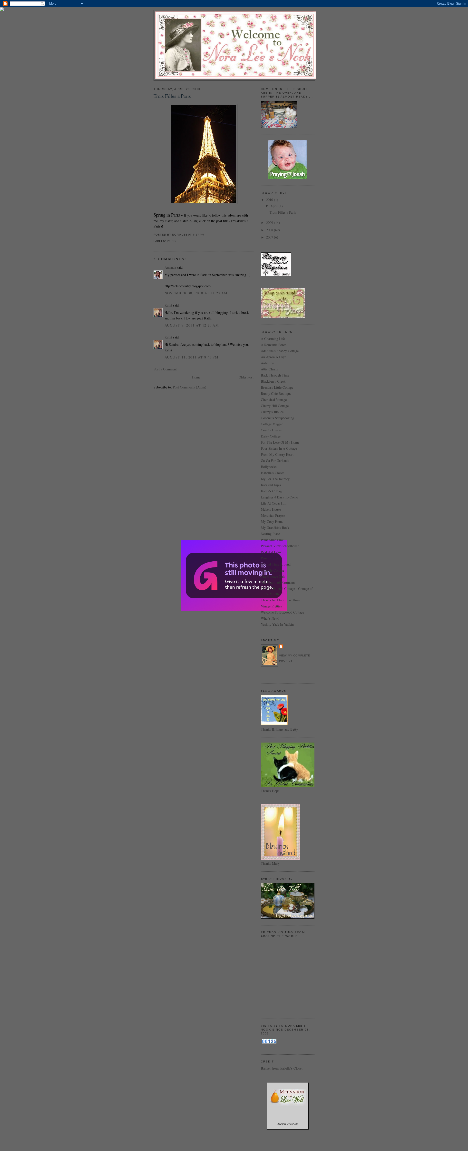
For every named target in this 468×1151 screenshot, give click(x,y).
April (274, 206)
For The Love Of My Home (280, 442)
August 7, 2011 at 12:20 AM (192, 325)
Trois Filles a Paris (172, 96)
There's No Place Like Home (281, 600)
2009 (270, 222)
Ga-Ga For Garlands (275, 460)
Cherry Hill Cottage (275, 405)
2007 (270, 237)
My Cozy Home (272, 521)
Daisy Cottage (271, 436)
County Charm (271, 430)
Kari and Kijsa (271, 485)
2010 (270, 199)
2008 (270, 230)
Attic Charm (269, 369)
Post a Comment (165, 369)
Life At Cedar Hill (273, 503)
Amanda (170, 267)
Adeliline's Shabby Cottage (280, 350)
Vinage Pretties (271, 606)
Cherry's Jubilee (272, 411)
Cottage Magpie (272, 424)
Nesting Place (270, 533)
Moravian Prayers (273, 515)
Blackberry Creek (273, 381)
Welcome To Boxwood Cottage (282, 612)
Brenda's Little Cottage (277, 387)
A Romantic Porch (273, 344)
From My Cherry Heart (277, 454)
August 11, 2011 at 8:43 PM (191, 357)
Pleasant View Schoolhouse (280, 546)
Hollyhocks (269, 466)
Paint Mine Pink (272, 539)
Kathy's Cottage (272, 491)
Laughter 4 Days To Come (279, 497)
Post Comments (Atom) (189, 387)
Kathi (168, 305)
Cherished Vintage (274, 399)
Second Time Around (276, 564)
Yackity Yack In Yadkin (277, 624)
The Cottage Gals (273, 576)
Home (196, 377)
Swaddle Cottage (272, 570)
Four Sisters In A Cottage (279, 448)
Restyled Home (271, 552)
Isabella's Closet (272, 472)
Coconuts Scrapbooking (277, 418)
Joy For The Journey (275, 478)
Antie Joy (267, 363)
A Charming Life (273, 338)
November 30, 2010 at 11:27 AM (196, 293)
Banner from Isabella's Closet (281, 1068)
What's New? (270, 618)
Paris (171, 240)
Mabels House (271, 509)
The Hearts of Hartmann (278, 582)
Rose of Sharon (271, 558)
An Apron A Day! (273, 357)
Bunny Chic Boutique (276, 393)
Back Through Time (275, 375)
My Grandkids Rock (275, 527)
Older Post (246, 377)
